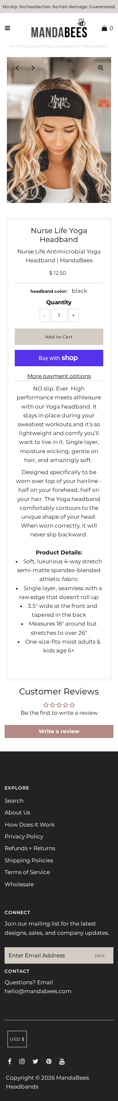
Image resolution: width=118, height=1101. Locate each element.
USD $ (17, 1039)
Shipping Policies (29, 860)
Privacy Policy (24, 836)
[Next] (33, 67)
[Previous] (17, 67)
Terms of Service (27, 872)
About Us (17, 812)
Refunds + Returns (30, 848)
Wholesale (19, 884)
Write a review (59, 731)
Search (14, 800)
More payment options (59, 376)
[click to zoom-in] (100, 67)
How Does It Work (30, 824)
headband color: (48, 291)
